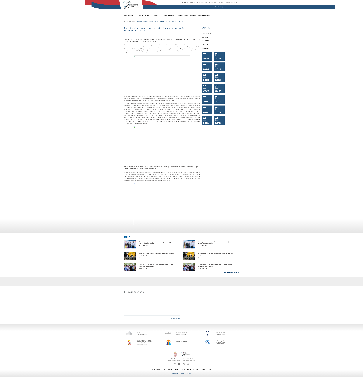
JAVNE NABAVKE (186, 369)
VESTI (164, 369)
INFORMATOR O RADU (199, 369)
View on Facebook (175, 318)
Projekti (156, 15)
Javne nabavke (169, 15)
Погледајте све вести (230, 273)
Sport (147, 15)
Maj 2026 (205, 44)
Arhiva (207, 2)
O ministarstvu (130, 15)
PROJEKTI (177, 369)
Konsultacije (183, 15)
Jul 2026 (205, 37)
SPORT (170, 369)
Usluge (193, 15)
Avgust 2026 (206, 33)
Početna (192, 2)
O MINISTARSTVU (156, 369)
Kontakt (227, 2)
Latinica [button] (234, 2)
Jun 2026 (205, 41)
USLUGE (210, 369)
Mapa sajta (200, 2)
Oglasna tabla (203, 15)
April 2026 (205, 48)
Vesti (141, 15)
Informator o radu (217, 2)
